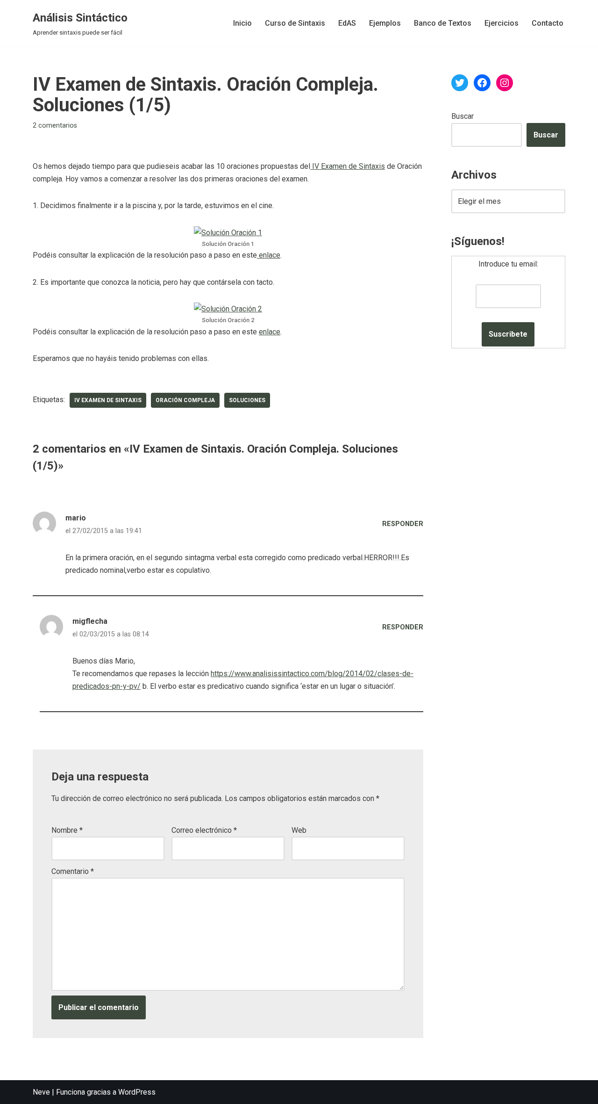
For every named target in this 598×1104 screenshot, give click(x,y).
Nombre (67, 830)
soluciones (247, 400)
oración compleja (185, 400)
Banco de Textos (442, 23)
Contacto (547, 23)
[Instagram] (504, 82)
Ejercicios (501, 23)
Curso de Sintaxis (295, 23)
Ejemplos (385, 23)
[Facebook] (482, 82)
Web (299, 830)
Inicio (242, 23)
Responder (402, 524)
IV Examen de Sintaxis (347, 166)
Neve (41, 1092)
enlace (268, 255)
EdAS (347, 23)
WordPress (137, 1092)
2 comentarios (55, 126)
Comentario (72, 871)
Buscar (462, 116)
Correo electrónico (204, 830)
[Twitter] (459, 82)
